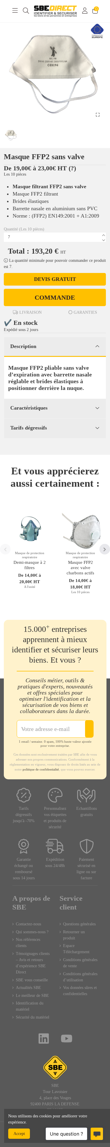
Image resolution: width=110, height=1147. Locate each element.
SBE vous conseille (32, 980)
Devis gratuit (55, 279)
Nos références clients (28, 942)
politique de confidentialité (41, 769)
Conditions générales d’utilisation (80, 977)
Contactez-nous (28, 924)
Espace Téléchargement (76, 949)
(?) (72, 168)
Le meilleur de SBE (32, 995)
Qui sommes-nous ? (32, 932)
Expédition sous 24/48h (55, 862)
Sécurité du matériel (32, 1017)
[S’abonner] (89, 728)
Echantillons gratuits (86, 811)
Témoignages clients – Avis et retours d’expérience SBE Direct (33, 962)
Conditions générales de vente (80, 963)
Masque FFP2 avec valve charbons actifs (80, 567)
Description (23, 346)
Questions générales (79, 924)
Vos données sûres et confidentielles (80, 990)
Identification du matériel (29, 1006)
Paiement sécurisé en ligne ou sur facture (86, 868)
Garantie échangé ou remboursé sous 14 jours (24, 868)
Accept (19, 1133)
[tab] (55, 347)
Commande (55, 297)
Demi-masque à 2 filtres (29, 565)
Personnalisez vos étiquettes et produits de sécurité (55, 817)
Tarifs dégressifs (28, 428)
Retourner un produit (74, 935)
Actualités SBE (28, 987)
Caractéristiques (29, 408)
